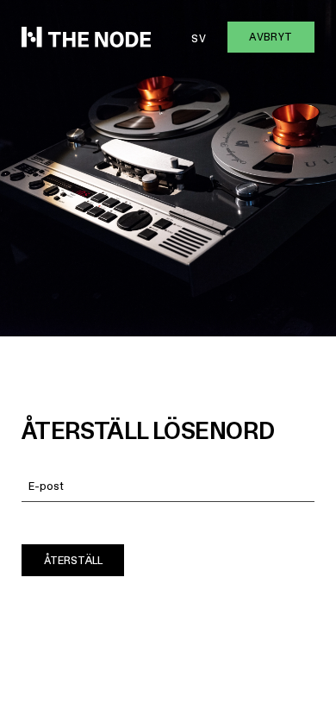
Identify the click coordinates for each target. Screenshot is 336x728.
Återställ (73, 560)
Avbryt (270, 36)
